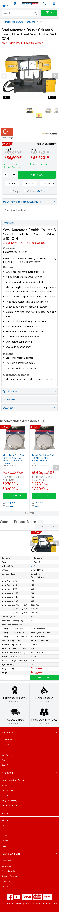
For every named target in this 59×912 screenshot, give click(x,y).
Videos (4, 760)
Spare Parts (6, 765)
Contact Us (6, 866)
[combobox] (29, 209)
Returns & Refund (9, 805)
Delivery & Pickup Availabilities (23, 201)
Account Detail (8, 785)
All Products (7, 739)
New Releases (7, 755)
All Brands (6, 750)
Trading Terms (8, 886)
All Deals (5, 744)
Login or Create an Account (13, 780)
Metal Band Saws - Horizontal (20, 21)
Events (4, 835)
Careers (5, 830)
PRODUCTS (7, 732)
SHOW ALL (29, 513)
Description (9, 222)
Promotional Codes (10, 871)
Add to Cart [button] (37, 174)
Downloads (9, 407)
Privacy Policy (7, 881)
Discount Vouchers (10, 876)
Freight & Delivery (9, 800)
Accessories (9, 399)
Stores (4, 825)
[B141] (29, 74)
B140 (33, 566)
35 (40, 521)
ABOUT (5, 813)
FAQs (4, 846)
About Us (5, 820)
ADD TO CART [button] (14, 495)
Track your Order (9, 790)
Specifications (10, 391)
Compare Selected (47, 526)
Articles (5, 841)
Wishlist (5, 795)
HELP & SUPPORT (10, 853)
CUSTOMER (7, 772)
